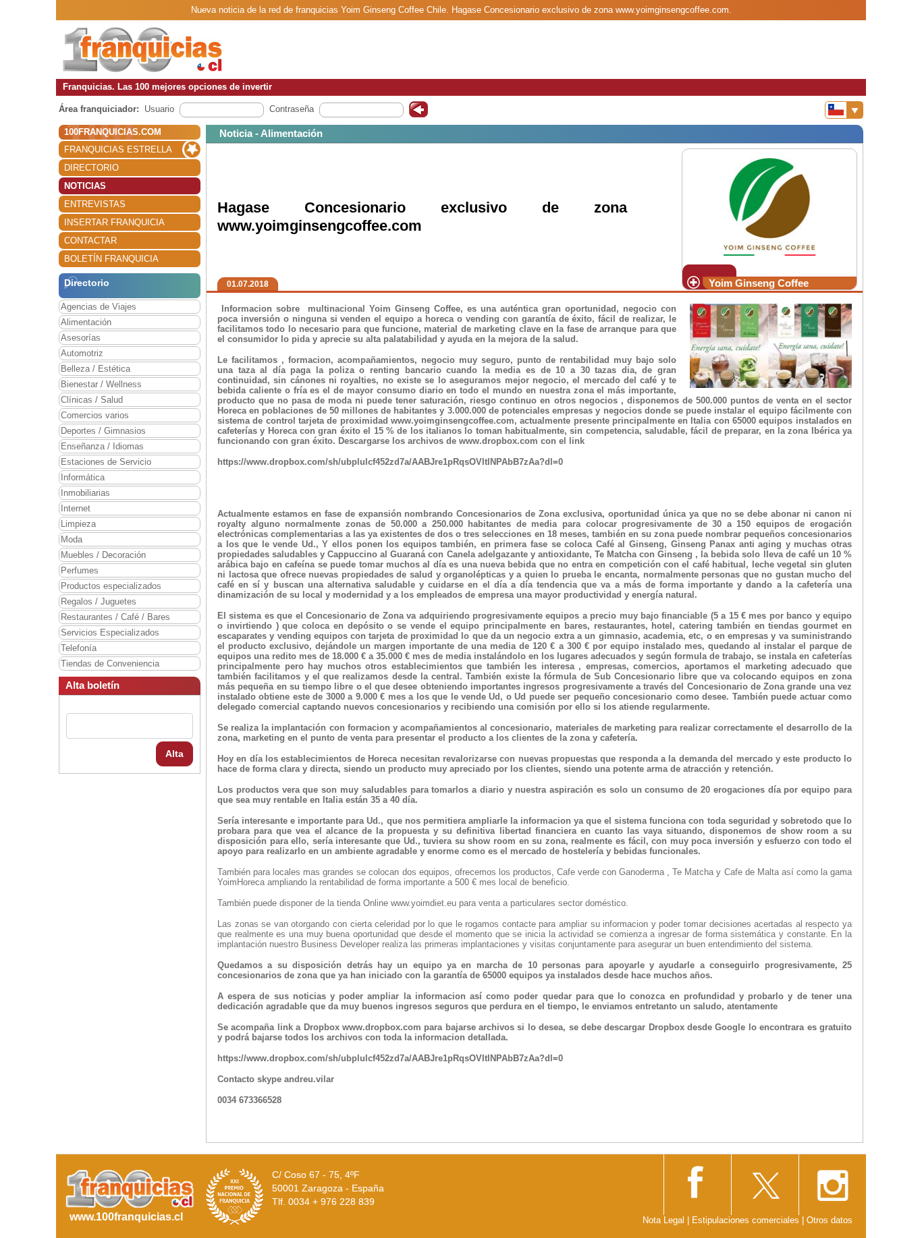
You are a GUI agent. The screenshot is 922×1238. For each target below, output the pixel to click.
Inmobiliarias (85, 493)
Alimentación (86, 322)
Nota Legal (663, 1220)
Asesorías (81, 338)
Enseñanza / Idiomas (102, 446)
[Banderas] (844, 110)
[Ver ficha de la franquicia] (769, 206)
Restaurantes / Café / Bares (115, 617)
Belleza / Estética (95, 369)
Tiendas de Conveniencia (110, 663)
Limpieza (78, 524)
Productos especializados (111, 586)
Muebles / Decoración (103, 555)
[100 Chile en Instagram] (832, 1182)
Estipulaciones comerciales (747, 1220)
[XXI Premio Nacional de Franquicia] (235, 1196)
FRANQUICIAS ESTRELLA (118, 149)
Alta (174, 753)
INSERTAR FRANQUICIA (114, 222)
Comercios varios (95, 415)
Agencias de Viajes (98, 307)
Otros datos (829, 1220)
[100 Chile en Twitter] (765, 1182)
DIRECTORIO (91, 168)
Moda (71, 539)
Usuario (159, 109)
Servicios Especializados (110, 632)
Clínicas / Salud (92, 400)
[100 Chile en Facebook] (697, 1181)
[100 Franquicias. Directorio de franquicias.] (142, 49)
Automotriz (82, 353)
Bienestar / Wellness (101, 384)
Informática (83, 477)
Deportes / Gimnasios (103, 431)
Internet (75, 508)
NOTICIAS (85, 186)
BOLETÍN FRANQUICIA (111, 259)
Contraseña (291, 109)
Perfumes (80, 570)
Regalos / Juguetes (98, 601)
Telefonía (79, 648)
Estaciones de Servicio (106, 462)
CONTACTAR (90, 240)
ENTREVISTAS (95, 204)
